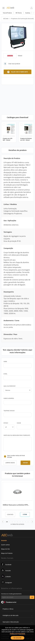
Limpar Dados (10, 463)
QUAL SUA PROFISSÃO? (9, 386)
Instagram (8, 582)
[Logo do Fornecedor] (10, 56)
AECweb (5, 18)
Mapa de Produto (6, 553)
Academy (27, 13)
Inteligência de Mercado (10, 615)
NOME (5, 361)
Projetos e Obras (8, 609)
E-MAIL (5, 374)
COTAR (25, 514)
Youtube (8, 570)
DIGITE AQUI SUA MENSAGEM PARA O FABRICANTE (17, 435)
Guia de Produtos (7, 13)
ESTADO (6, 423)
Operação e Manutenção (11, 622)
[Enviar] (32, 597)
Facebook (8, 564)
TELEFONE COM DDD (9, 411)
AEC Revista (19, 13)
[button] (2, 521)
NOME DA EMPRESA (9, 398)
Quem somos (5, 545)
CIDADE (19, 423)
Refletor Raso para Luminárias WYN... (16, 505)
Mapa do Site (5, 549)
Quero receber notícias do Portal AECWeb (16, 456)
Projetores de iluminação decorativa (23, 18)
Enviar (25, 463)
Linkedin (8, 576)
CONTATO (10, 514)
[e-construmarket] (8, 602)
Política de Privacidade (17, 634)
